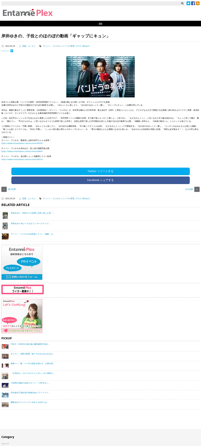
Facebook (193, 3)
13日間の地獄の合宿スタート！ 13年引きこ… (30, 383)
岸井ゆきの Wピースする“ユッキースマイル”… (30, 223)
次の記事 (191, 189)
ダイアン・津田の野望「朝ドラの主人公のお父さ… (32, 353)
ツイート (5, 51)
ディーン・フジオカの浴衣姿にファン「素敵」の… (32, 234)
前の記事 (10, 189)
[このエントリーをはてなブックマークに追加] (11, 51)
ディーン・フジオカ (51, 46)
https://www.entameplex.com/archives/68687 (22, 151)
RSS (198, 3)
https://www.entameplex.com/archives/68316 (22, 159)
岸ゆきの (86, 46)
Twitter (188, 3)
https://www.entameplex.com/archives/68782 (22, 143)
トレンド (5, 443)
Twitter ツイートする (100, 171)
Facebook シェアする (100, 180)
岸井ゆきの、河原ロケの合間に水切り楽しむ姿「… (32, 213)
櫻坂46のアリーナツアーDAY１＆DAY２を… (29, 402)
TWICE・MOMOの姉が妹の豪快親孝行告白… (30, 344)
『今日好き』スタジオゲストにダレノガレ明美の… (32, 373)
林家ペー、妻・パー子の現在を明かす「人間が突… (32, 363)
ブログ (78, 46)
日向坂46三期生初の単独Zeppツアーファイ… (30, 392)
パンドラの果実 (68, 46)
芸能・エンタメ (29, 46)
